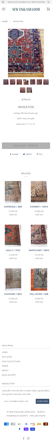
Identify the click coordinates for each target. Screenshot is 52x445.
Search (41, 412)
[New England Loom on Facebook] (23, 439)
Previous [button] (6, 53)
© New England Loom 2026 (21, 412)
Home (5, 21)
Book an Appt (9, 375)
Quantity (26, 131)
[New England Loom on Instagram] (28, 439)
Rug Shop (7, 357)
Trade (5, 366)
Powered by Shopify (17, 416)
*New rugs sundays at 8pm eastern (26, 2)
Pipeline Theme (37, 416)
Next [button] (45, 53)
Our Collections (11, 361)
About (5, 370)
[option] (26, 53)
